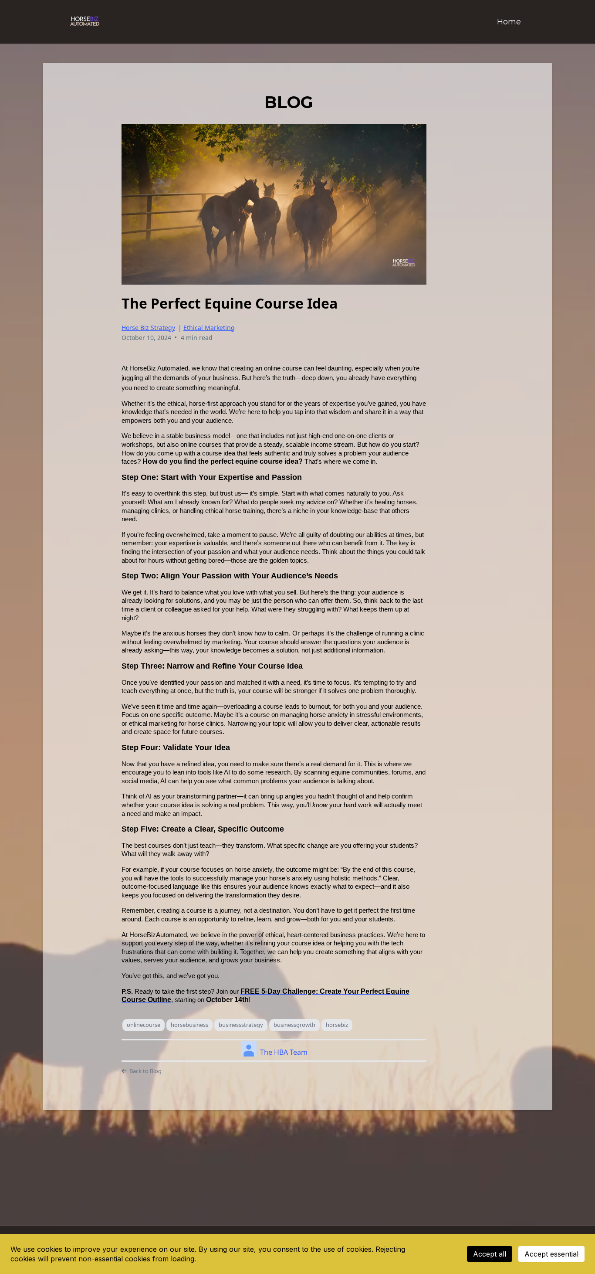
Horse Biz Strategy (148, 327)
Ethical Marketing (209, 327)
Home (509, 22)
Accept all (489, 1254)
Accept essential (551, 1254)
